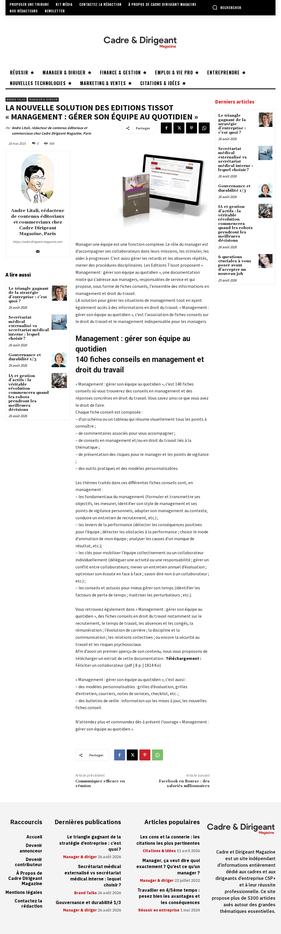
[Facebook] (166, 127)
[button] (226, 7)
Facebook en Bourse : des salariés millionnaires (184, 783)
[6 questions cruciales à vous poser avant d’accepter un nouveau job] (265, 261)
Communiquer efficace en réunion (100, 783)
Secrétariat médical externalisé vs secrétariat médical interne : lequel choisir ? (29, 328)
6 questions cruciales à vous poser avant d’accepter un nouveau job (234, 266)
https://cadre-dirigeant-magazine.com (37, 242)
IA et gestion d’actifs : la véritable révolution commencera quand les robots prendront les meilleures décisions (29, 392)
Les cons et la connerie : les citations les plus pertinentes (168, 840)
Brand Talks (16, 99)
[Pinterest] (191, 127)
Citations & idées (159, 851)
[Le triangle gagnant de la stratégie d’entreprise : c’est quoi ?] (59, 293)
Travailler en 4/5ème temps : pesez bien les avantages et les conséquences (168, 896)
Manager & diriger (43, 99)
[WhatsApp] (204, 127)
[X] (178, 127)
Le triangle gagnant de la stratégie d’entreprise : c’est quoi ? (29, 295)
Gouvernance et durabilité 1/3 (25, 357)
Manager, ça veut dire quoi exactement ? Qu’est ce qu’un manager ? (168, 866)
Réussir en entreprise (158, 910)
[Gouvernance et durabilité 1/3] (59, 359)
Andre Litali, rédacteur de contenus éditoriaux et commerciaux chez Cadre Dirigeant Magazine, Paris (51, 131)
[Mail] (38, 250)
